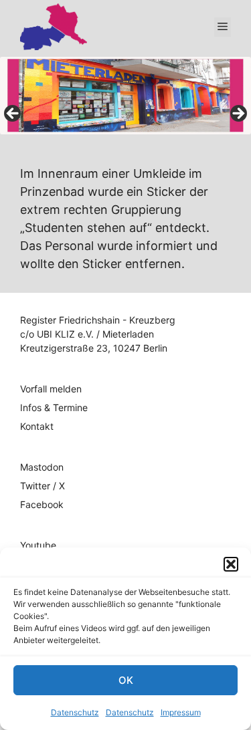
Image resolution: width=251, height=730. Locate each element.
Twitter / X (42, 485)
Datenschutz (75, 712)
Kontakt (37, 426)
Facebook (42, 504)
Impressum (181, 712)
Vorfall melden (51, 388)
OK (125, 680)
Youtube (38, 545)
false (13, 114)
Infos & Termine (54, 407)
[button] (231, 564)
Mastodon (42, 467)
